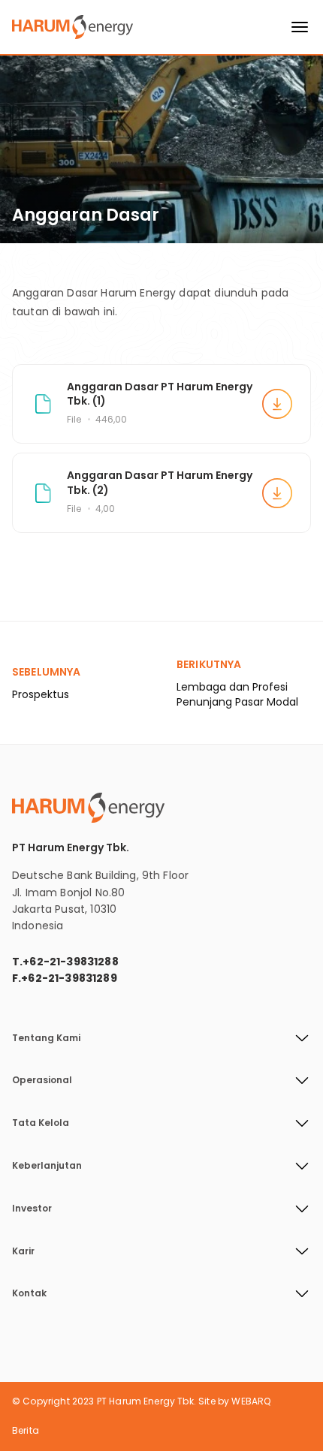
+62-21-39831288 (70, 961)
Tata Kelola (40, 1123)
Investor (32, 1209)
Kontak (29, 1293)
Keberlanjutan (47, 1166)
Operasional (42, 1080)
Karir (23, 1251)
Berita (25, 1430)
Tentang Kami (46, 1038)
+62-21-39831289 (68, 978)
